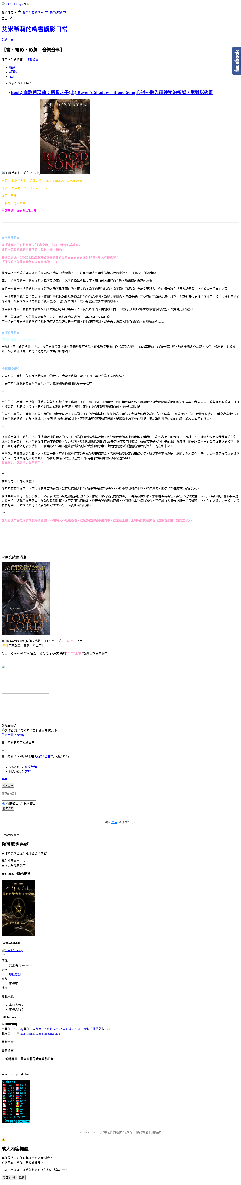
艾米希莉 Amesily (13, 735)
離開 (21, 1177)
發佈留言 (8, 808)
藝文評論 (31, 767)
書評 (28, 771)
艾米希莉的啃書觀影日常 (35, 29)
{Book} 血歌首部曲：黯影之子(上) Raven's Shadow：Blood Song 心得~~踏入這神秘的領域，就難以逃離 (111, 92)
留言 (48, 756)
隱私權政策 (142, 1132)
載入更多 (8, 785)
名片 (12, 76)
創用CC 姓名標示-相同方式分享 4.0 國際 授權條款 (69, 1029)
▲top (5, 778)
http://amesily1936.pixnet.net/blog (40, 1033)
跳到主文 (8, 39)
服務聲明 (156, 1132)
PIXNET (92, 1132)
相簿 (12, 67)
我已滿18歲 (9, 1177)
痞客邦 (39, 756)
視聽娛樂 (32, 59)
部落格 (13, 71)
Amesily (19, 1029)
